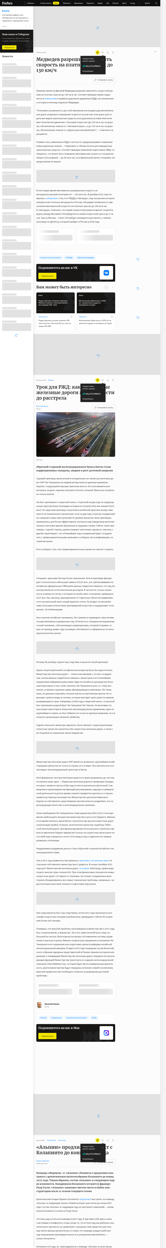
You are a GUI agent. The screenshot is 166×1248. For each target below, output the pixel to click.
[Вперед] (119, 207)
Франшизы (78, 3)
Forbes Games (49, 3)
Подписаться (47, 246)
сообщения (51, 169)
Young (132, 3)
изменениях (51, 90)
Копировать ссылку (105, 71)
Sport (124, 3)
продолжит (85, 1169)
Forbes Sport (43, 287)
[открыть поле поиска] (156, 3)
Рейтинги (67, 3)
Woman (116, 3)
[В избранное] (71, 287)
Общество (83, 287)
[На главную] (7, 3)
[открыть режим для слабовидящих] (97, 44)
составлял (84, 839)
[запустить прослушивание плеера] (103, 44)
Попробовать (87, 63)
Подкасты (90, 3)
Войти (147, 3)
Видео (100, 3)
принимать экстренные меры (94, 831)
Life (107, 3)
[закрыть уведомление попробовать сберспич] (103, 51)
